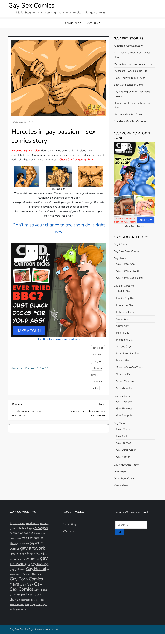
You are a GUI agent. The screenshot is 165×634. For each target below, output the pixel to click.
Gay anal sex (20, 368)
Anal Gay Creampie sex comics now (132, 55)
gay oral (19, 574)
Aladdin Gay (123, 291)
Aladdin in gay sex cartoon (130, 121)
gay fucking (39, 564)
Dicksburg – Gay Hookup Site (130, 71)
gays (14, 584)
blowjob (41, 527)
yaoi (23, 609)
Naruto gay (123, 360)
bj (20, 528)
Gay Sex (26, 584)
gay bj (25, 553)
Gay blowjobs (40, 368)
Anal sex (31, 523)
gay (13, 543)
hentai (17, 594)
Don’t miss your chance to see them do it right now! (58, 228)
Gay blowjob (123, 443)
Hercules (97, 354)
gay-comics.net (23, 543)
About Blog (73, 23)
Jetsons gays (123, 346)
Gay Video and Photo (126, 465)
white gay (15, 609)
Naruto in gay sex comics (129, 114)
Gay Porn (37, 574)
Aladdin (21, 523)
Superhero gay (125, 388)
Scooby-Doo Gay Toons (130, 367)
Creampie (42, 533)
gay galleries (17, 569)
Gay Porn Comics (26, 579)
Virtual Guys (121, 485)
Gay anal (121, 436)
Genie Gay (122, 319)
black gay (28, 528)
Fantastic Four (15, 538)
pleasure (13, 604)
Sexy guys (41, 604)
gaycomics (98, 347)
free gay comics (32, 538)
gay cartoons (16, 558)
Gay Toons (120, 423)
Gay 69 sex (123, 429)
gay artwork (32, 548)
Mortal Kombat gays (128, 353)
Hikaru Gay (122, 333)
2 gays (13, 523)
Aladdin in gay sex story (128, 46)
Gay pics (27, 574)
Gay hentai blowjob (128, 271)
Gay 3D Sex (120, 244)
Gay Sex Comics (31, 5)
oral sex (40, 599)
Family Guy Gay (125, 298)
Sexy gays (30, 604)
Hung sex (97, 361)
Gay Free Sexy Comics (127, 251)
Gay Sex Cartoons (124, 286)
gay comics (31, 558)
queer (20, 604)
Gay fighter (123, 457)
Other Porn (120, 471)
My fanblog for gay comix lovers (133, 64)
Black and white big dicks (129, 78)
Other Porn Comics (125, 478)
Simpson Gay (124, 374)
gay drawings (29, 561)
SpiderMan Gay (125, 381)
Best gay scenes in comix (129, 85)
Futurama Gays (125, 312)
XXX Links (94, 23)
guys (11, 595)
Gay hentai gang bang (129, 278)
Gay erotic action (126, 450)
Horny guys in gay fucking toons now (133, 105)
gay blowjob (38, 553)
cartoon (14, 533)
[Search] (119, 532)
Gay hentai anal (125, 264)
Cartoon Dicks (29, 533)
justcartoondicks (27, 599)
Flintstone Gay (124, 305)
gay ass (15, 553)
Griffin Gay (122, 326)
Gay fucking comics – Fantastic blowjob (132, 94)
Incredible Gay (124, 339)
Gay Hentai (120, 258)
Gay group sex (125, 415)
